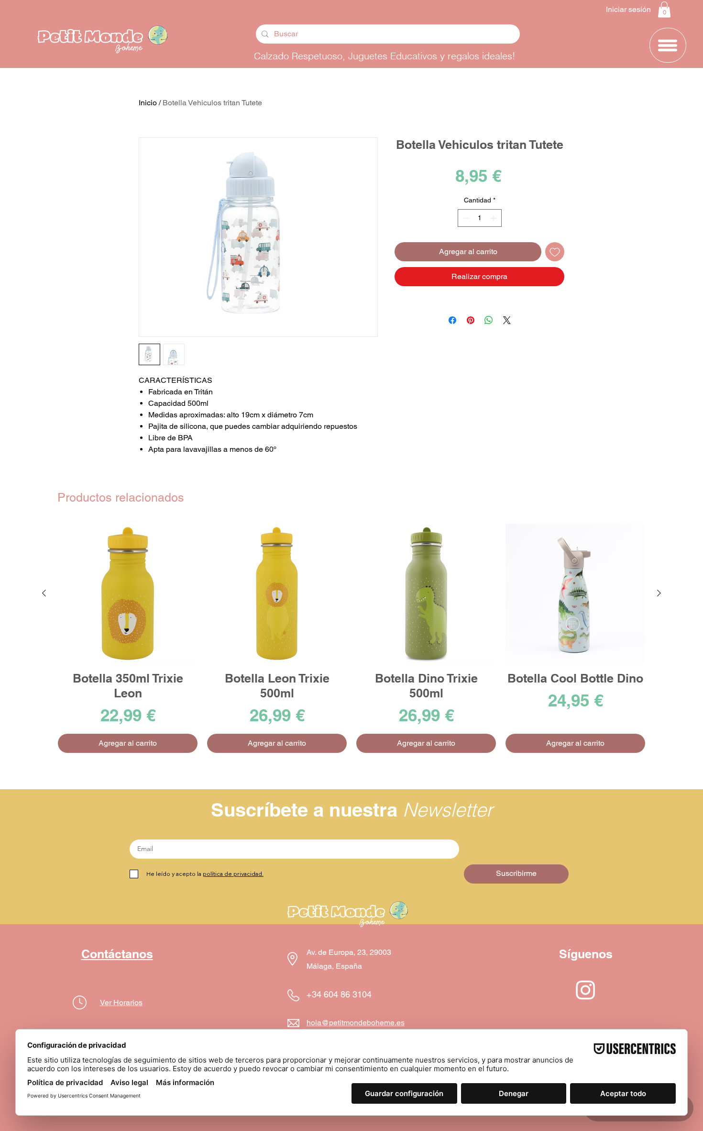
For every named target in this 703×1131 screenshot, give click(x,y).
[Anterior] (44, 593)
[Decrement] (465, 218)
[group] (351, 638)
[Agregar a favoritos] (554, 251)
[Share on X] (507, 320)
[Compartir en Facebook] (452, 320)
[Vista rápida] (128, 593)
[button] (664, 9)
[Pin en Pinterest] (470, 320)
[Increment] (494, 218)
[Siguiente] (659, 593)
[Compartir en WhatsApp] (488, 320)
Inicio (148, 102)
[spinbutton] (479, 218)
